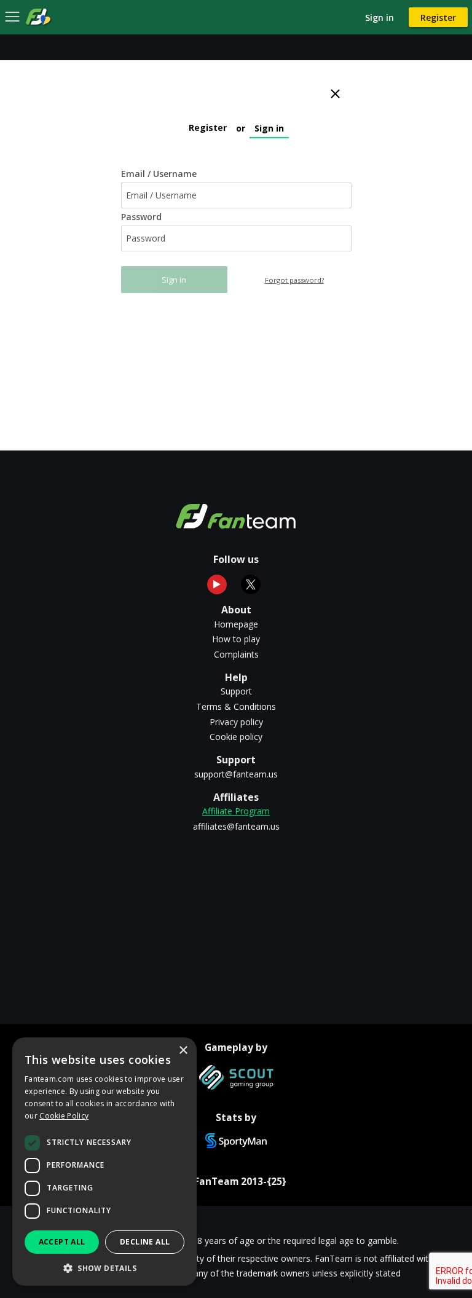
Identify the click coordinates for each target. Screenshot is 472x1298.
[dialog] (104, 1161)
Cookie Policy (63, 1116)
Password (141, 217)
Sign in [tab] (269, 128)
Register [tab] (208, 127)
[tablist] (236, 124)
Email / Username (159, 174)
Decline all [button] (145, 1242)
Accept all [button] (62, 1242)
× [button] (182, 1050)
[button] (104, 1267)
